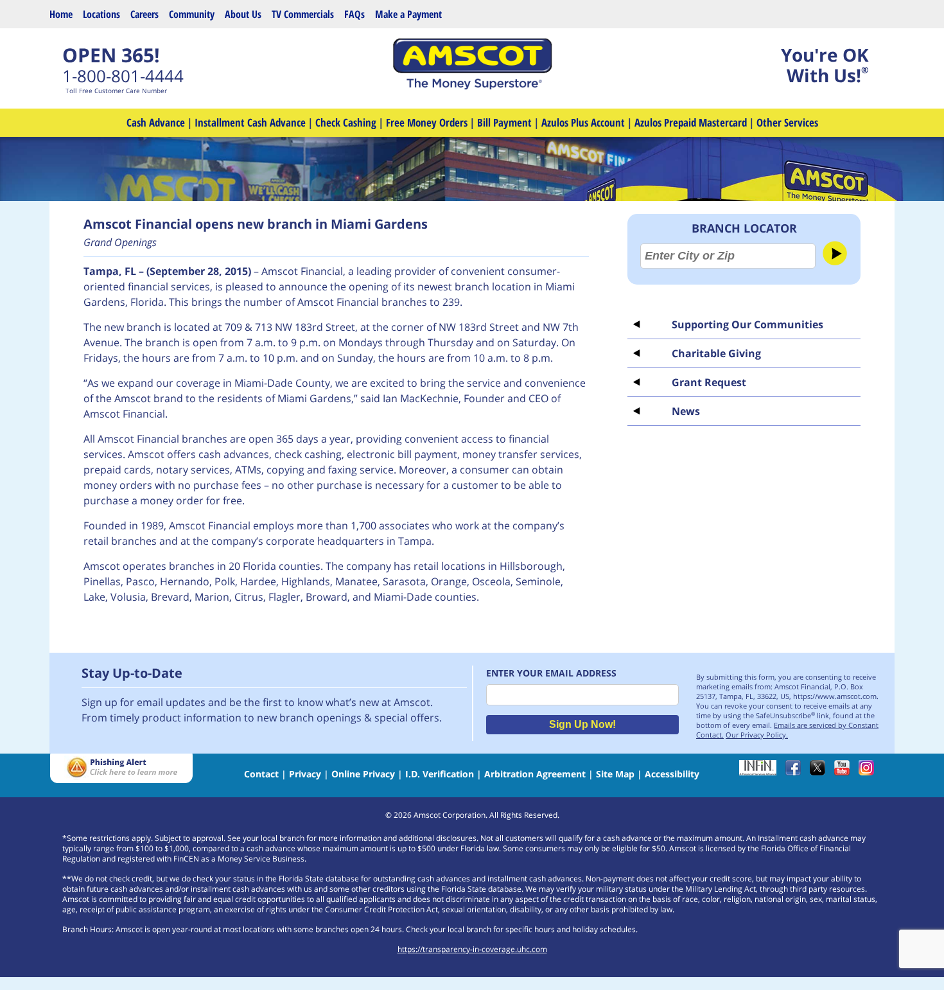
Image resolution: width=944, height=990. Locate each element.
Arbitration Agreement (535, 774)
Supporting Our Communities (747, 324)
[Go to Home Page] (472, 86)
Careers (144, 14)
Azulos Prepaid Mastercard (690, 122)
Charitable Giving (716, 353)
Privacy (305, 774)
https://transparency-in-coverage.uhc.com (472, 949)
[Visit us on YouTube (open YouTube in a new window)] (845, 772)
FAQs (354, 14)
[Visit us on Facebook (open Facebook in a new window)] (796, 772)
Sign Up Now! (582, 724)
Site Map (615, 774)
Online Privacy (363, 774)
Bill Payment (504, 122)
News (686, 411)
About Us (243, 14)
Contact (261, 774)
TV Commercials (303, 14)
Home (61, 14)
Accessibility (672, 774)
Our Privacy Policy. (757, 734)
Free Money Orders (427, 122)
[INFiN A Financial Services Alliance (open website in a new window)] (761, 772)
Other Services (787, 122)
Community (191, 14)
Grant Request (709, 382)
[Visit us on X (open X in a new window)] (821, 772)
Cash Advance (156, 122)
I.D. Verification (439, 774)
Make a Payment (408, 14)
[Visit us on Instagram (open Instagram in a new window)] (869, 772)
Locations (101, 14)
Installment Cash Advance (250, 122)
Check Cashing (345, 122)
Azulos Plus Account (583, 122)
